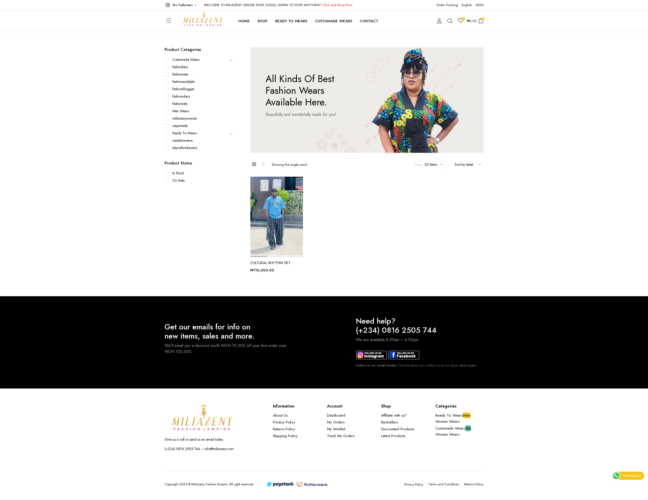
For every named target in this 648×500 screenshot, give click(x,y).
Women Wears (447, 421)
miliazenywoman (184, 118)
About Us (280, 415)
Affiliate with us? (394, 415)
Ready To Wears (291, 21)
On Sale (178, 180)
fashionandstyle (183, 81)
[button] (180, 5)
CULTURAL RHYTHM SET (270, 263)
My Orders (336, 422)
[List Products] (263, 164)
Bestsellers (389, 422)
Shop (262, 21)
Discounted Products (397, 429)
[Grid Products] (254, 164)
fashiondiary (181, 96)
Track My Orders (341, 436)
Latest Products (393, 436)
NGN (479, 5)
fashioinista (180, 74)
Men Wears (180, 111)
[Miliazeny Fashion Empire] (203, 21)
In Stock (178, 173)
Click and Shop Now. (337, 5)
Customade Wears (333, 21)
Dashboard (336, 415)
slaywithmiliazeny (184, 147)
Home (244, 21)
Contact (369, 21)
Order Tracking (447, 5)
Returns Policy (284, 429)
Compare (298, 194)
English (467, 5)
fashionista (179, 103)
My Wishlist (336, 429)
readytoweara (182, 140)
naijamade (180, 125)
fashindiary (180, 66)
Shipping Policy (285, 436)
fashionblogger (183, 88)
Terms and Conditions (443, 484)
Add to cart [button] (298, 204)
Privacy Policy (284, 422)
